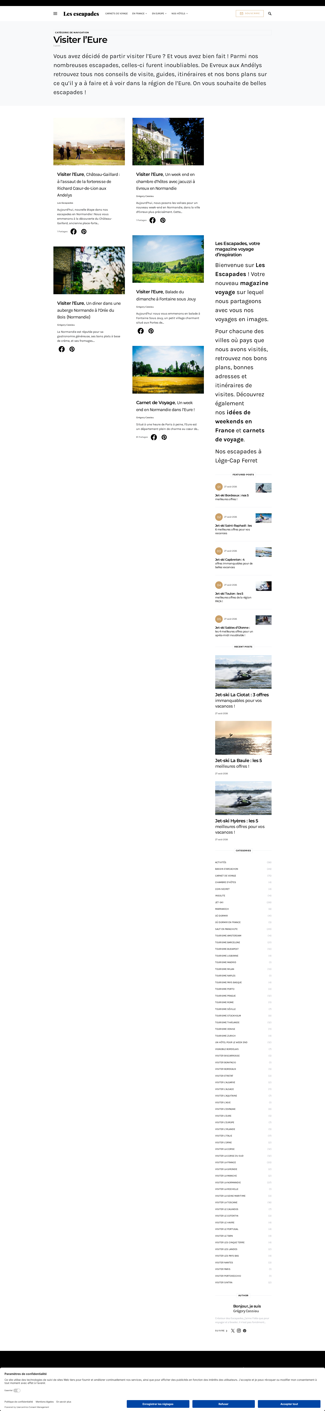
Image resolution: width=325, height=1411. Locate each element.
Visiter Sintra (223, 1282)
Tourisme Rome (224, 1002)
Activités (220, 862)
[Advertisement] (243, 174)
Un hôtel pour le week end (231, 1042)
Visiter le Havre (224, 1222)
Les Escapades (65, 203)
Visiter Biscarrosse (227, 1055)
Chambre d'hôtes (225, 882)
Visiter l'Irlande (225, 1129)
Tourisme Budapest (227, 948)
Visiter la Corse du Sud (229, 1155)
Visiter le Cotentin (226, 1215)
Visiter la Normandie (228, 1182)
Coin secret (222, 889)
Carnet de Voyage (225, 875)
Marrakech (222, 908)
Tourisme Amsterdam (228, 935)
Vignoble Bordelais (227, 1049)
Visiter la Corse (225, 1149)
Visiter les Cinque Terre (230, 1242)
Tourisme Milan (224, 969)
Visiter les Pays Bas (227, 1255)
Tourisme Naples (225, 975)
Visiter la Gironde (226, 1169)
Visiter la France (225, 1162)
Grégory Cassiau (66, 325)
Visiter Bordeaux (225, 1069)
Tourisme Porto (224, 989)
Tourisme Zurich (225, 1035)
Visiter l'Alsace (224, 1089)
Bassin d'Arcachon (226, 868)
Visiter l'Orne (223, 1142)
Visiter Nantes (224, 1262)
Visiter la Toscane (226, 1202)
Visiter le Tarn (224, 1235)
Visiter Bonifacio (225, 1062)
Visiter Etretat (224, 1075)
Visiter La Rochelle (226, 1189)
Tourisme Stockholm (228, 1015)
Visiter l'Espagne (225, 1109)
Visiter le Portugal (226, 1229)
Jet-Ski (219, 902)
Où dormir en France (228, 922)
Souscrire (252, 13)
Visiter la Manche (226, 1175)
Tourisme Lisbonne (226, 955)
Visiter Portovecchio (228, 1275)
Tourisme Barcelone (227, 942)
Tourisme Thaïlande (227, 1022)
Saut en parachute (226, 929)
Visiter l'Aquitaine (226, 1095)
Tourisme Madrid (225, 962)
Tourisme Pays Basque (228, 982)
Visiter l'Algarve (225, 1082)
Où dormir (221, 915)
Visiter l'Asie (223, 1102)
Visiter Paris (222, 1269)
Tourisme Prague (225, 995)
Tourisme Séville (225, 1009)
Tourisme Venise (225, 1029)
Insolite (220, 895)
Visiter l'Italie (223, 1135)
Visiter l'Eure (223, 1115)
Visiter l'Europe (224, 1122)
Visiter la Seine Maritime (230, 1195)
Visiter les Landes (226, 1249)
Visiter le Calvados (226, 1209)
